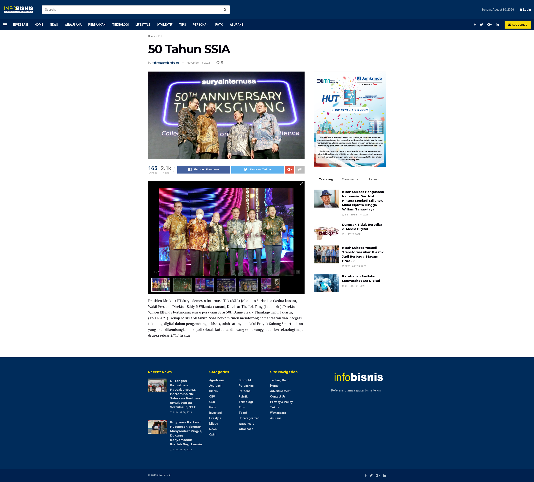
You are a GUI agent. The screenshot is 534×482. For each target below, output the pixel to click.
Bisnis (213, 391)
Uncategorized (249, 418)
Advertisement (280, 391)
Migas (213, 423)
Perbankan (97, 24)
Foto (219, 24)
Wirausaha (73, 24)
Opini (212, 434)
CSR (212, 402)
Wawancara (246, 423)
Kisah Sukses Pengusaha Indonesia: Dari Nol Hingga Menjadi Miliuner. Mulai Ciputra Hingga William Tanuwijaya (363, 200)
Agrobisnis (216, 380)
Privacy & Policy (281, 402)
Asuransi (237, 24)
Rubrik (243, 396)
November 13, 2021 (198, 62)
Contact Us (278, 396)
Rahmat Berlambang (165, 62)
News (54, 24)
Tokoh (243, 412)
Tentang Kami (279, 380)
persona (199, 24)
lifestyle (142, 24)
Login (526, 9)
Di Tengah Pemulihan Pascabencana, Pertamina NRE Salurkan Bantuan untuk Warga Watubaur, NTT (185, 394)
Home (39, 24)
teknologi (120, 24)
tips (182, 24)
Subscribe (519, 24)
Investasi (20, 24)
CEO (212, 396)
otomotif (165, 24)
